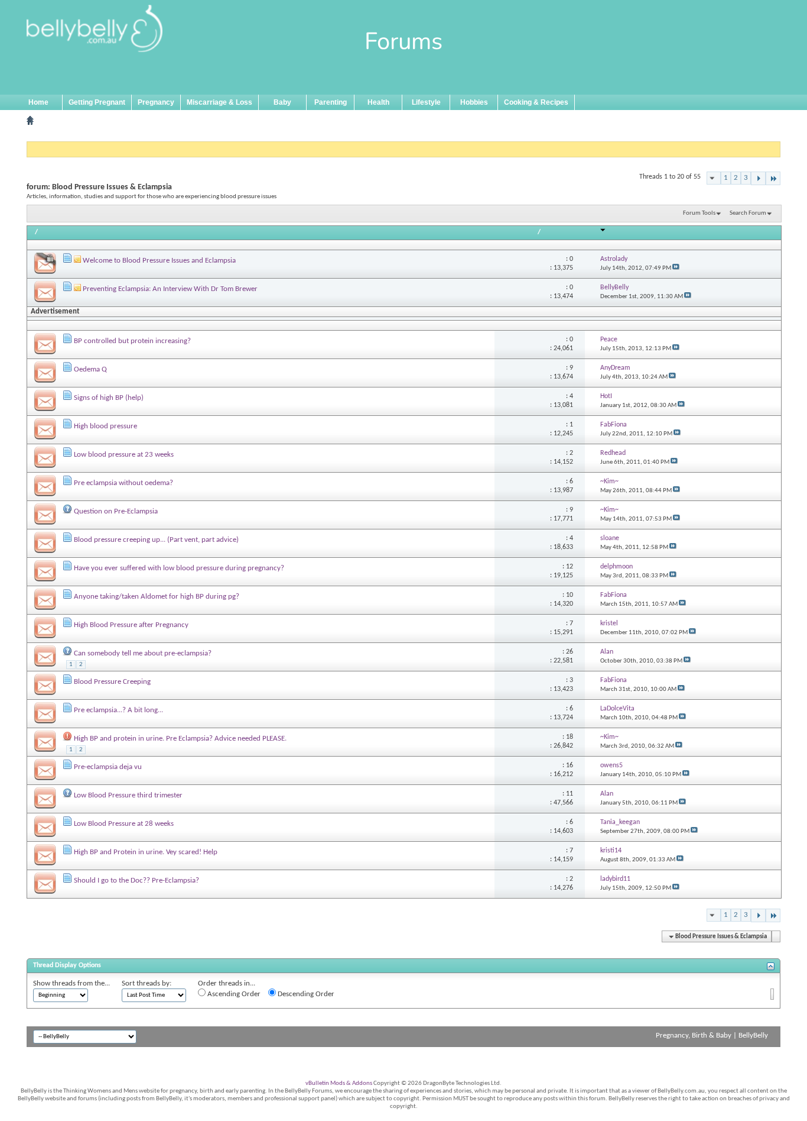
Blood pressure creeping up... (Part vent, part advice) (156, 540)
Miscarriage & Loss (219, 102)
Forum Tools (699, 213)
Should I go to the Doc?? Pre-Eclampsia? (136, 880)
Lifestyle (426, 102)
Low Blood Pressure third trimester (128, 795)
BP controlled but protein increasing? (132, 341)
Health (378, 102)
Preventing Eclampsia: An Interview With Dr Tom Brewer (170, 289)
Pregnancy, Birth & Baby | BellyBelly (712, 1035)
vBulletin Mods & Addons (338, 1083)
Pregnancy (156, 102)
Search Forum (748, 213)
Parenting (330, 102)
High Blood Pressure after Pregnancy (131, 625)
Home (38, 102)
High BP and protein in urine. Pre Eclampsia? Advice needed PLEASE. (180, 738)
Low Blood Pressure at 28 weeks (124, 824)
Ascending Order (233, 994)
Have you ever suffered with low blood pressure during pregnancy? (179, 568)
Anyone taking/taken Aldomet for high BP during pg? (156, 596)
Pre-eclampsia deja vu (108, 767)
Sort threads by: (146, 983)
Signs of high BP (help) (109, 398)
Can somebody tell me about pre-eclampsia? (142, 653)
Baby (282, 102)
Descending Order (305, 994)
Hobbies (474, 102)
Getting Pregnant (97, 102)
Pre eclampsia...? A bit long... (118, 710)
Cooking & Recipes (536, 102)
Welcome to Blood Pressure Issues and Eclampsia (159, 260)
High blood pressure (105, 426)
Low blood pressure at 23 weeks (124, 454)
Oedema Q (90, 369)
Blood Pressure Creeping (112, 682)
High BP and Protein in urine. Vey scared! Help (145, 852)
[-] (758, 178)
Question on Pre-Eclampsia (116, 511)
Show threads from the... (71, 983)
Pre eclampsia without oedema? (123, 483)
